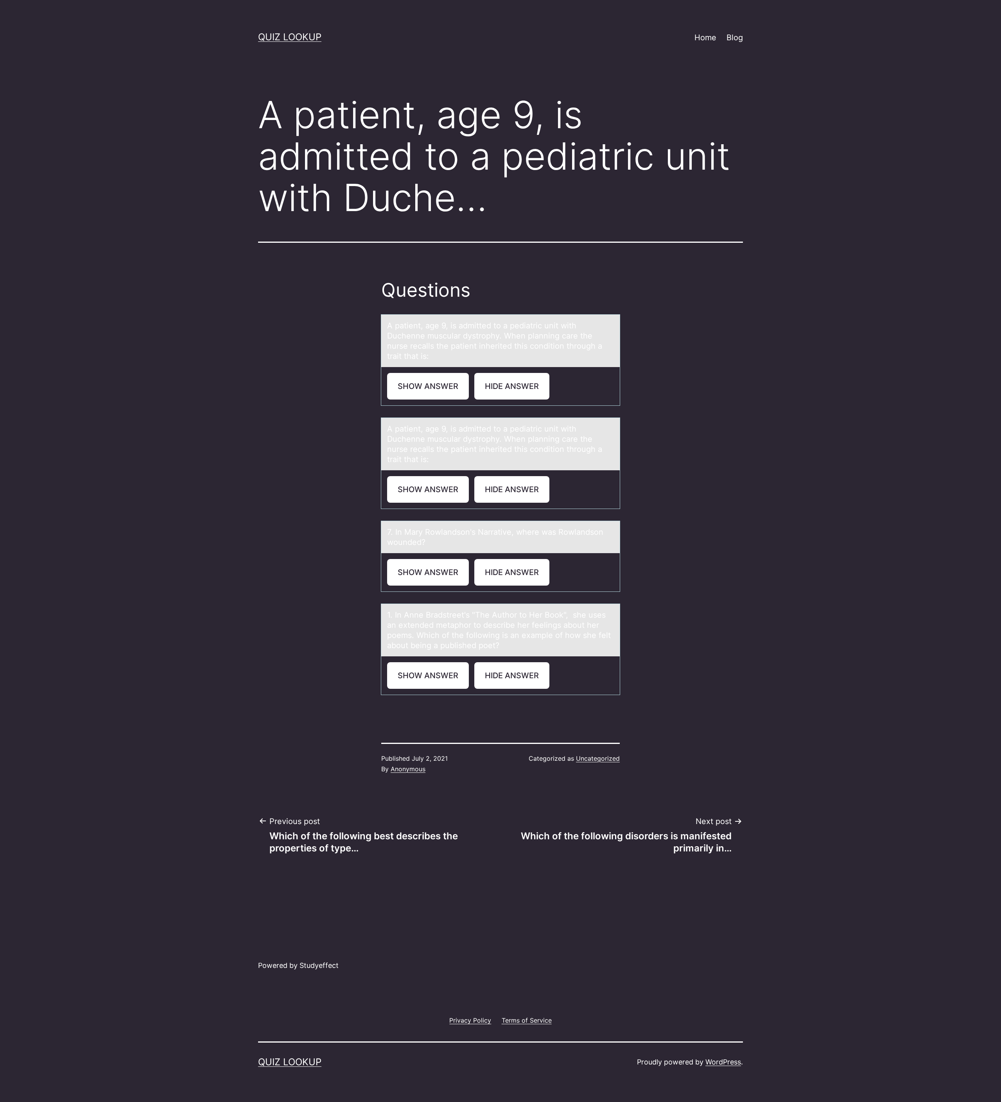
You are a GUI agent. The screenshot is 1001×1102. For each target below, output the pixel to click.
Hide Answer (512, 386)
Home (705, 37)
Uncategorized (598, 758)
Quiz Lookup (289, 37)
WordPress (723, 1062)
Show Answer (428, 386)
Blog (735, 37)
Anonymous (408, 769)
